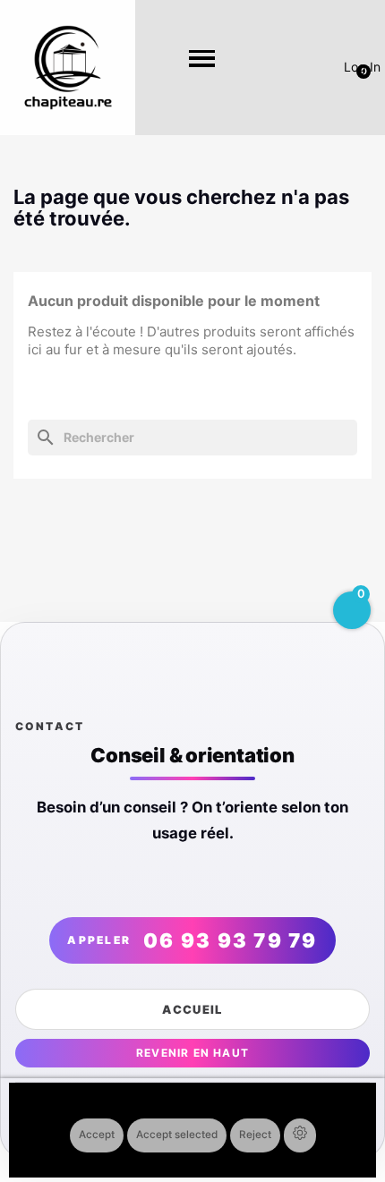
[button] (202, 58)
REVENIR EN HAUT (192, 1052)
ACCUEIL (192, 1009)
